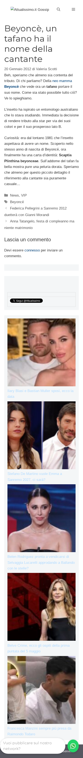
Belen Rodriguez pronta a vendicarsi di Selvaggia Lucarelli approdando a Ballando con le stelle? (41, 562)
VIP (24, 195)
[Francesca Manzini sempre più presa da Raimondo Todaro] (41, 691)
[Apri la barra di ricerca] (58, 9)
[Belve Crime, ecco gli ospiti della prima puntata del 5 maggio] (41, 607)
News (14, 195)
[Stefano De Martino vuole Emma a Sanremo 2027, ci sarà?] (41, 436)
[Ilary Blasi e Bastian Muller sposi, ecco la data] (41, 353)
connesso (32, 250)
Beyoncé (17, 202)
